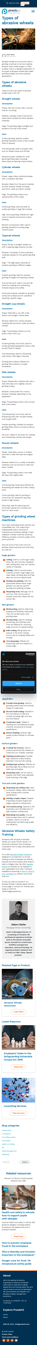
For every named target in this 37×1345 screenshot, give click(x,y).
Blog (5, 1189)
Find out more (18, 1113)
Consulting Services (15, 1106)
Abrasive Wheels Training (20, 855)
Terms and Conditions (10, 1337)
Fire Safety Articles (8, 1137)
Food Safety (6, 1141)
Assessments (7, 1130)
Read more (18, 1067)
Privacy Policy (7, 1334)
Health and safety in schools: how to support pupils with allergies (18, 1215)
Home (5, 1314)
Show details (26, 677)
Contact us (25, 3)
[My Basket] (7, 3)
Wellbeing (5, 1154)
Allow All (18, 683)
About (5, 1317)
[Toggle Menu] (33, 11)
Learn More (18, 1012)
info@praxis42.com (22, 1324)
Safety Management (9, 1151)
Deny (18, 689)
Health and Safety (8, 1144)
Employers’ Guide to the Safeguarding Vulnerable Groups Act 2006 (18, 1056)
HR (3, 1148)
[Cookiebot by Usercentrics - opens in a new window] (26, 654)
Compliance (6, 1134)
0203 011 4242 (14, 3)
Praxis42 (11, 1331)
